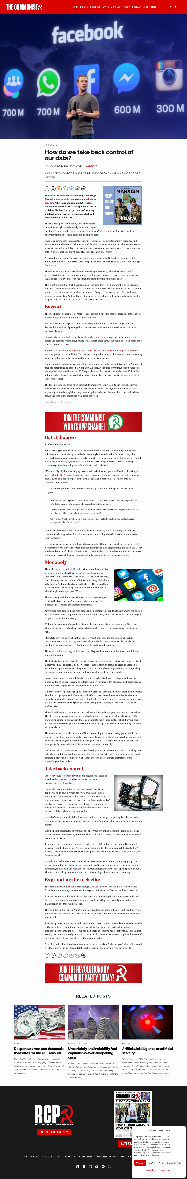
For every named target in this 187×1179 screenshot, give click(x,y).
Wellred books (106, 1156)
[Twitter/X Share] (53, 188)
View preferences (170, 1163)
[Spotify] (103, 1166)
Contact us (30, 1156)
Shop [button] (145, 7)
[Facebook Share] (47, 188)
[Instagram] (90, 1166)
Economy (91, 165)
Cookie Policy (151, 1170)
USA (25, 1043)
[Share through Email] (77, 188)
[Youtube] (97, 1166)
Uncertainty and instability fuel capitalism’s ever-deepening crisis (92, 1053)
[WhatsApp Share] (65, 188)
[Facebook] (77, 1166)
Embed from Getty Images (58, 402)
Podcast (136, 7)
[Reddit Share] (59, 188)
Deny (152, 1163)
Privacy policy (165, 1170)
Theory (126, 7)
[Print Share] (83, 188)
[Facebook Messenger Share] (71, 188)
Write (106, 7)
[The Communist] (24, 8)
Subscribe (95, 7)
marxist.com (129, 1156)
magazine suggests (83, 475)
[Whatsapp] (109, 1166)
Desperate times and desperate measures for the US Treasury (39, 1051)
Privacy (47, 1156)
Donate (84, 7)
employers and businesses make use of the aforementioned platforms (97, 350)
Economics (72, 1043)
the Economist (67, 475)
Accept (140, 1163)
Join (75, 7)
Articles (115, 7)
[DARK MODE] (175, 6)
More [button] (153, 7)
